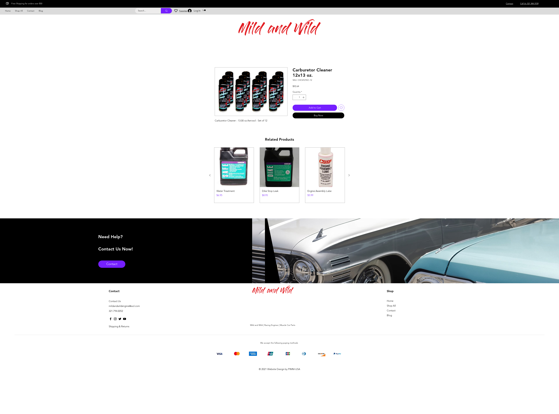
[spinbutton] (299, 97)
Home (218, 56)
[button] (204, 10)
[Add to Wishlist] (341, 108)
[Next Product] (349, 175)
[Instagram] (115, 319)
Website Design (275, 369)
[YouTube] (124, 319)
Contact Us (115, 301)
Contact (391, 310)
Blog (389, 315)
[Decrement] (295, 97)
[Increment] (304, 97)
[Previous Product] (210, 175)
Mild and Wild (278, 30)
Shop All (391, 305)
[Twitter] (120, 319)
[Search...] (166, 10)
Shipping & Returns (119, 326)
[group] (279, 175)
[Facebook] (110, 319)
